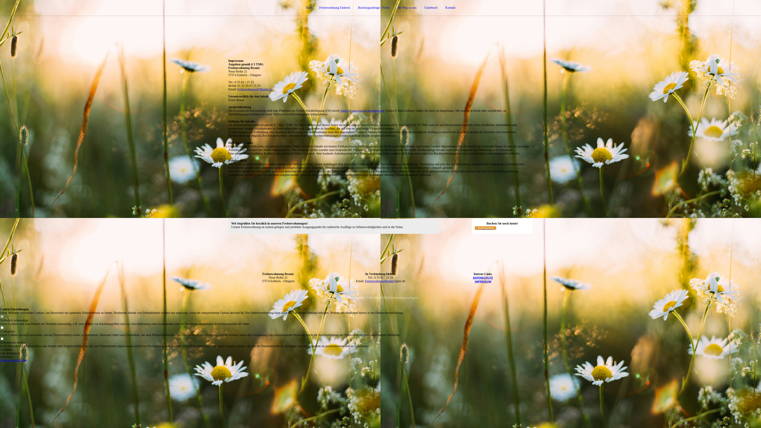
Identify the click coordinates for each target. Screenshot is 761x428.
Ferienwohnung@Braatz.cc (254, 89)
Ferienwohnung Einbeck (334, 7)
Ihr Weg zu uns (407, 7)
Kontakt (450, 7)
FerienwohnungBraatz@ (380, 281)
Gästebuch (431, 7)
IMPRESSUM (483, 281)
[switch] (2, 316)
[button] (201, 350)
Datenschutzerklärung (13, 360)
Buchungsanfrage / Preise (374, 7)
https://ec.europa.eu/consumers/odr (362, 110)
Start (309, 7)
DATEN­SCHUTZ (483, 278)
